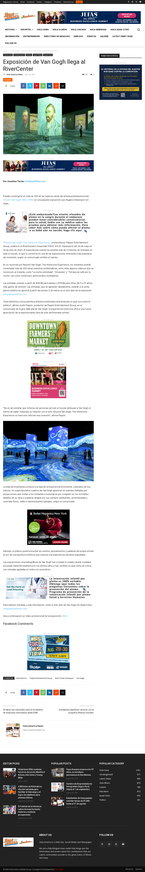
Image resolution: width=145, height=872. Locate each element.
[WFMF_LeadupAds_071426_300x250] (48, 672)
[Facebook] (128, 2)
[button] (138, 29)
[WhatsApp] (43, 86)
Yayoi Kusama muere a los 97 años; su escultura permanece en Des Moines (80, 772)
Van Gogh (80, 678)
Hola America (21, 678)
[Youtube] (140, 2)
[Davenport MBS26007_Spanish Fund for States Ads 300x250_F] (120, 99)
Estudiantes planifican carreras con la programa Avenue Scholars (76, 711)
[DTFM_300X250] (48, 358)
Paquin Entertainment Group (41, 678)
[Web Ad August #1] (48, 235)
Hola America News (15, 74)
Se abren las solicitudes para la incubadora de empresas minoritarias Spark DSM (23, 711)
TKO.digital (59, 869)
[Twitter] (136, 2)
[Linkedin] (49, 86)
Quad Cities (48, 55)
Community (14, 51)
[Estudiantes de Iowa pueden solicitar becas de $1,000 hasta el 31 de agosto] (57, 801)
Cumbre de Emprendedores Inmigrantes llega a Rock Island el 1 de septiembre (79, 786)
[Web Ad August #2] (48, 601)
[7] (48, 400)
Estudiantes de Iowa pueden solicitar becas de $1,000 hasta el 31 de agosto (79, 801)
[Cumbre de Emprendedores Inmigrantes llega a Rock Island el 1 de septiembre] (57, 787)
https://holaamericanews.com (34, 730)
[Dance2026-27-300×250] (48, 547)
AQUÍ (64, 616)
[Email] (62, 86)
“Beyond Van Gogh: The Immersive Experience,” (27, 242)
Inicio (5, 51)
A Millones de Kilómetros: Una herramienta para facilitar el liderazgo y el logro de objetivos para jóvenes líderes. (30, 792)
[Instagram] (132, 2)
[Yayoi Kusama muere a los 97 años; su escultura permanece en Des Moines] (57, 772)
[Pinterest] (36, 86)
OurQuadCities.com (35, 181)
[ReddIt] (56, 86)
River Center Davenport (64, 678)
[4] (89, 23)
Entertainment (19, 55)
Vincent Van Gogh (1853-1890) (18, 199)
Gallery (29, 55)
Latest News (37, 55)
